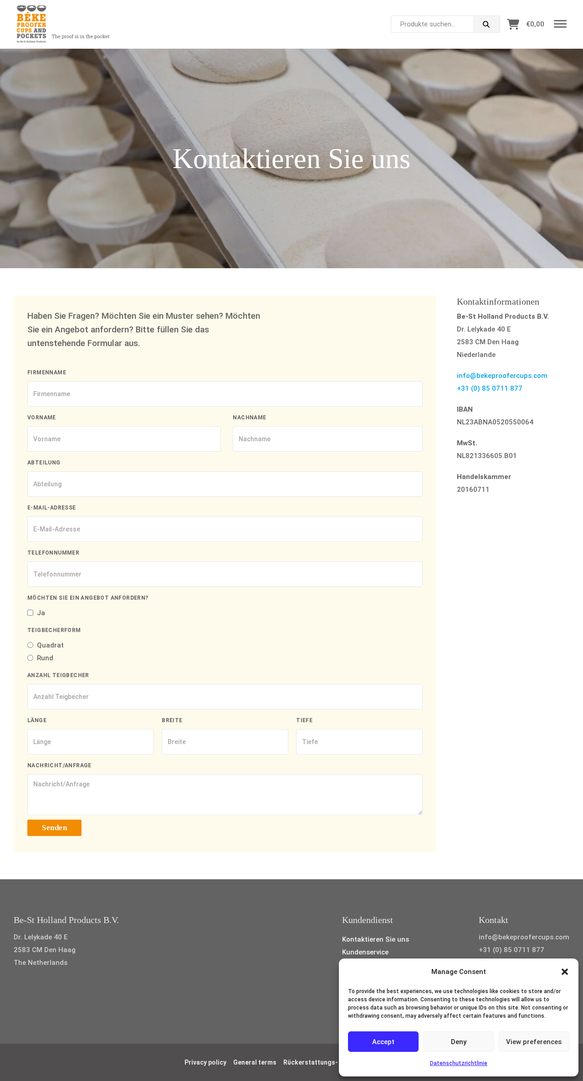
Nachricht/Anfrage (59, 765)
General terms (254, 1062)
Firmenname (46, 372)
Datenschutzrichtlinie (458, 1063)
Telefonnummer (53, 553)
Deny (458, 1042)
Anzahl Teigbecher (58, 675)
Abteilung (44, 462)
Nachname (249, 417)
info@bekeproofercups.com (502, 376)
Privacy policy (205, 1062)
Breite (172, 720)
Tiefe (304, 720)
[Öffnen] (560, 24)
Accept (383, 1042)
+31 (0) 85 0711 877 (489, 388)
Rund (45, 658)
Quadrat (50, 645)
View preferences (534, 1042)
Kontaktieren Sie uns (375, 939)
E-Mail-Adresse (51, 508)
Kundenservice (365, 952)
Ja (41, 613)
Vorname (41, 417)
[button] (564, 971)
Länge (36, 720)
